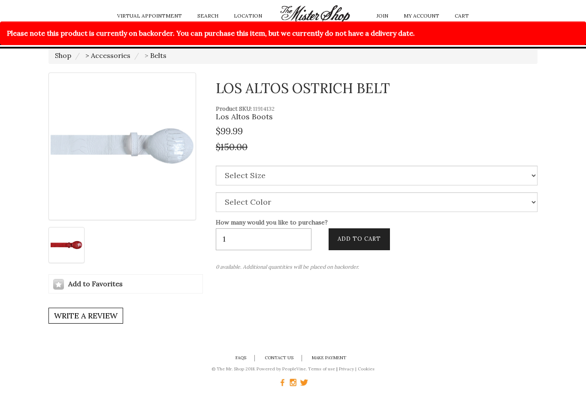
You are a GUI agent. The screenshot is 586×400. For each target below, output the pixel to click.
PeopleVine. (294, 369)
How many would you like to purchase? (272, 222)
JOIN (382, 15)
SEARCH (207, 15)
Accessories (110, 55)
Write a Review (86, 316)
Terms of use (321, 369)
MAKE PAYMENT (329, 358)
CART (462, 15)
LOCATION (248, 15)
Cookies (366, 369)
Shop (63, 55)
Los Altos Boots (244, 116)
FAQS (241, 358)
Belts (158, 55)
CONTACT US (279, 358)
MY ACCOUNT (421, 15)
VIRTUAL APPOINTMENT (149, 15)
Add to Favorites (95, 283)
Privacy (346, 369)
